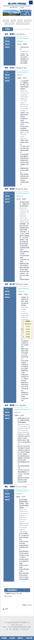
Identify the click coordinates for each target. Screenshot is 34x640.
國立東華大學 (13, 7)
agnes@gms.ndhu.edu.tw (23, 72)
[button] (5, 13)
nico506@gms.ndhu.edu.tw (22, 490)
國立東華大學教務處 (17, 4)
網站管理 (6, 619)
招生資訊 (12, 638)
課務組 (20, 20)
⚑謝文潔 (28, 331)
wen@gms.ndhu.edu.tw (23, 288)
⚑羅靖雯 (28, 334)
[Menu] (31, 2)
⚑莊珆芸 (28, 326)
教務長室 (5, 20)
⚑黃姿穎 (28, 329)
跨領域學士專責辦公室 (23, 23)
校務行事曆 (29, 638)
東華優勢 (4, 638)
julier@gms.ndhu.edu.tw (23, 38)
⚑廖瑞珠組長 (28, 323)
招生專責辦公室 (9, 23)
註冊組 (13, 20)
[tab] (24, 14)
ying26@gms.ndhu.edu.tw (22, 193)
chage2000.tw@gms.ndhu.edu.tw (22, 409)
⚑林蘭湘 (28, 336)
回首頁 (22, 7)
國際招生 (20, 638)
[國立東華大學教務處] (17, 13)
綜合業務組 (28, 20)
